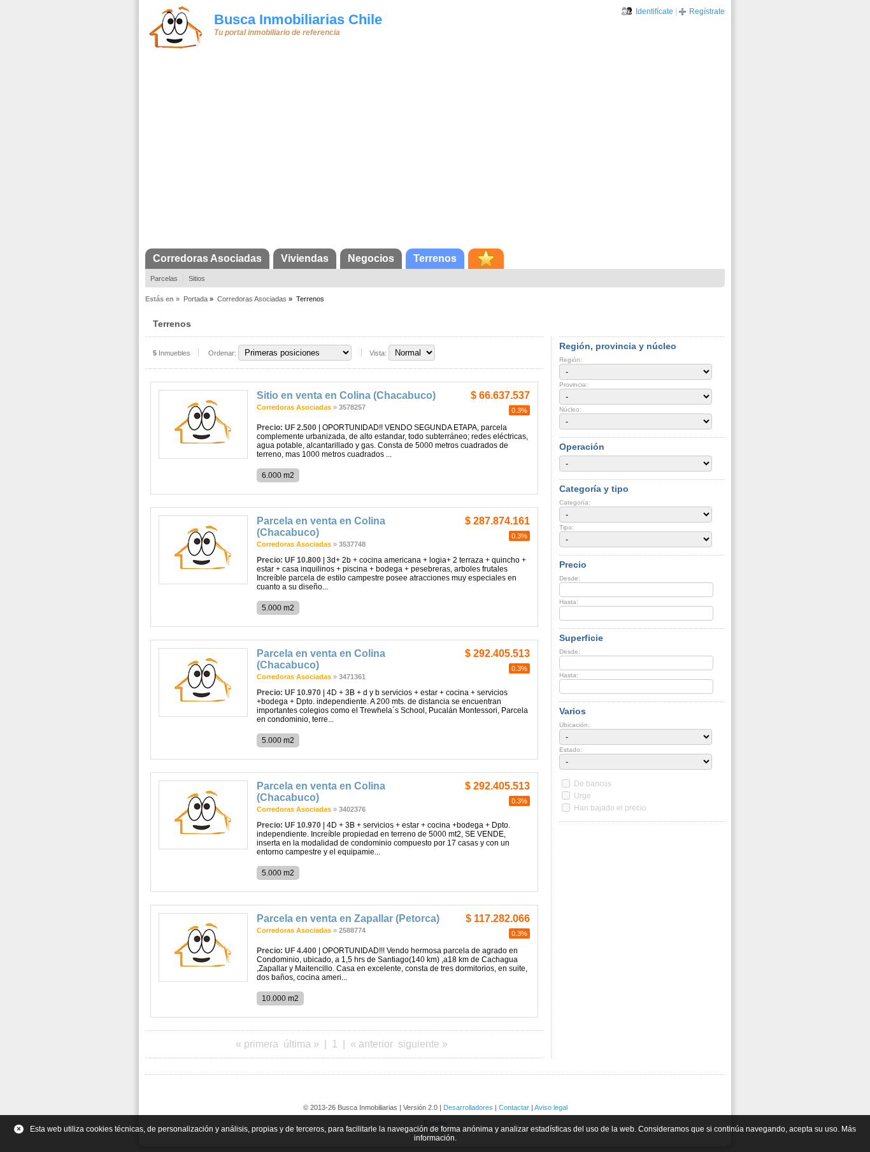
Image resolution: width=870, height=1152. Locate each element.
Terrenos (435, 258)
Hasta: (568, 601)
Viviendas (305, 258)
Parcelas (164, 278)
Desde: (569, 578)
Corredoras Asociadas (207, 258)
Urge (582, 795)
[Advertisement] (435, 153)
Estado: (570, 749)
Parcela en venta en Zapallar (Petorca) (348, 918)
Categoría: (574, 502)
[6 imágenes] (203, 581)
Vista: (378, 353)
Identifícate (654, 11)
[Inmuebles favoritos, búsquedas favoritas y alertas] (486, 258)
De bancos (592, 783)
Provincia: (573, 384)
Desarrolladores (468, 1107)
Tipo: (566, 527)
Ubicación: (574, 724)
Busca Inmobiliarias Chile (298, 19)
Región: (570, 359)
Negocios (371, 258)
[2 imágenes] (203, 456)
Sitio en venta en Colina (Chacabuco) (346, 395)
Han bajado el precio (610, 807)
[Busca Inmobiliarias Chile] (175, 49)
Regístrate (707, 11)
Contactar (514, 1107)
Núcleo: (570, 409)
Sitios (197, 278)
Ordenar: (222, 353)
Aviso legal (550, 1107)
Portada (195, 299)
